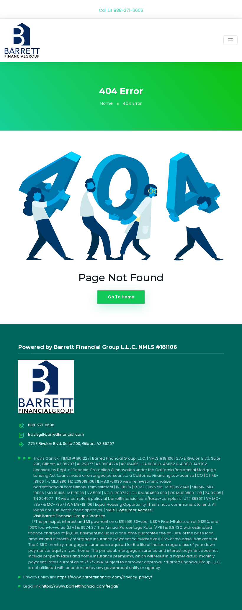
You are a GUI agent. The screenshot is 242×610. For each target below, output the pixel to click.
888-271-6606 (128, 10)
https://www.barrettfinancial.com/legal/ (80, 586)
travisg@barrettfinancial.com (56, 434)
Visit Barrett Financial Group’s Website (69, 516)
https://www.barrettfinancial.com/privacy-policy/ (104, 577)
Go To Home (121, 297)
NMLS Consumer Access (129, 510)
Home (106, 103)
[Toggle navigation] (230, 40)
